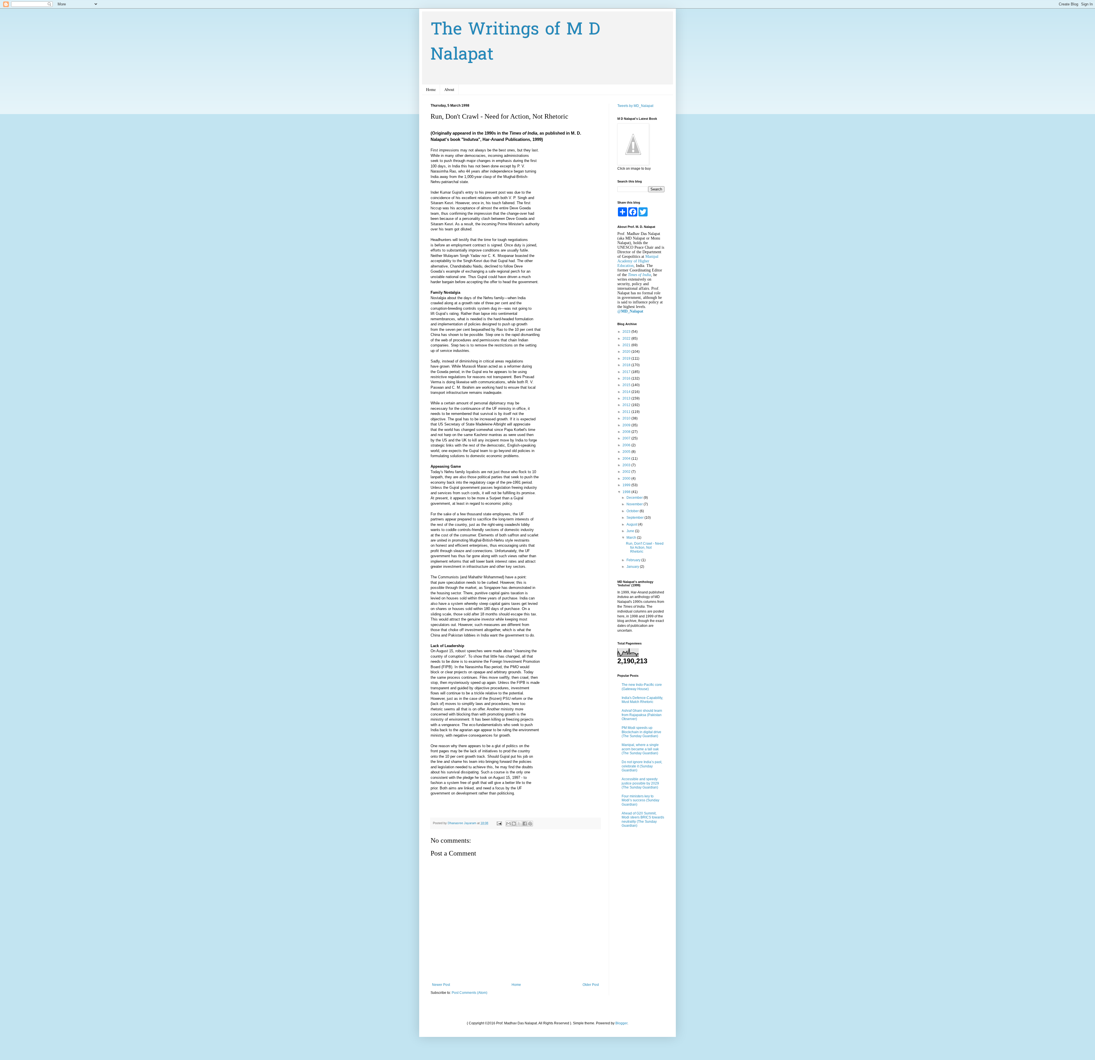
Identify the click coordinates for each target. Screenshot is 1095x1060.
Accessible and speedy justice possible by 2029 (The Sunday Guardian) (640, 783)
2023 (626, 332)
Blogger (621, 1023)
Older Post (591, 985)
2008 (626, 432)
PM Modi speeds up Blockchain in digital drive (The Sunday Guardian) (641, 732)
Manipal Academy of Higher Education (637, 261)
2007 (626, 438)
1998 (626, 492)
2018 (626, 365)
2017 (626, 372)
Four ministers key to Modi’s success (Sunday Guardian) (640, 800)
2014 (626, 392)
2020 (626, 352)
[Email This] (508, 823)
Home (431, 89)
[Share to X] (519, 823)
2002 (626, 472)
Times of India (639, 275)
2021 (626, 345)
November (635, 504)
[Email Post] (499, 823)
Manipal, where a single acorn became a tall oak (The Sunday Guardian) (640, 749)
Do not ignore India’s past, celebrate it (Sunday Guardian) (642, 766)
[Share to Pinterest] (530, 823)
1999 (626, 485)
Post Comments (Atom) (469, 993)
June (630, 531)
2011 (626, 412)
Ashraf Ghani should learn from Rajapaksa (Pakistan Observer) (642, 715)
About (449, 89)
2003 (626, 465)
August (632, 524)
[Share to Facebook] (525, 823)
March (631, 538)
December (635, 498)
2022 (626, 339)
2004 (626, 459)
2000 (626, 479)
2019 (626, 358)
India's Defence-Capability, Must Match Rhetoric (642, 700)
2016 (626, 378)
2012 (626, 405)
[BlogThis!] (514, 823)
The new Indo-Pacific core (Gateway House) (642, 687)
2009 (626, 425)
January (633, 567)
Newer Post (441, 985)
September (635, 518)
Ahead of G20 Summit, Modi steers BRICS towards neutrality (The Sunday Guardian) (643, 819)
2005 (626, 452)
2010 (626, 418)
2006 (626, 445)
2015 (626, 385)
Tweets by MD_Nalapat (635, 106)
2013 (626, 398)
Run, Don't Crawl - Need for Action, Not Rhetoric (645, 548)
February (633, 560)
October (633, 511)
